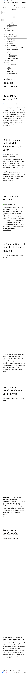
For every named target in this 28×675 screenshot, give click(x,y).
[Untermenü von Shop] (10, 53)
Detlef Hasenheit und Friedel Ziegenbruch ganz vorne (13, 144)
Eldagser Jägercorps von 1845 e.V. (11, 670)
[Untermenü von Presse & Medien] (14, 40)
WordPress (23, 672)
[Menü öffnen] (14, 17)
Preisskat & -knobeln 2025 (10, 97)
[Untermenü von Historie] (9, 28)
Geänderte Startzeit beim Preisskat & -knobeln (14, 247)
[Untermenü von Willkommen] (12, 23)
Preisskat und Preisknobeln (10, 532)
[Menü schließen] (2, 20)
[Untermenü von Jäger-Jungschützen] (16, 36)
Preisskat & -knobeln (10, 198)
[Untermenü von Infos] (8, 62)
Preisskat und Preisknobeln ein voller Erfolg (12, 390)
